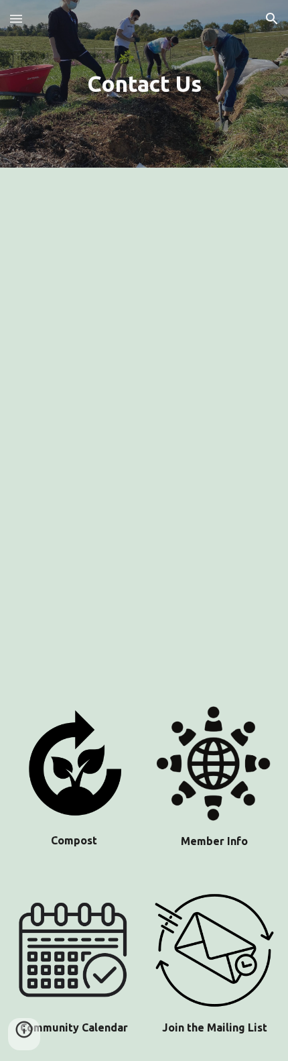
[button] (16, 18)
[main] (144, 84)
